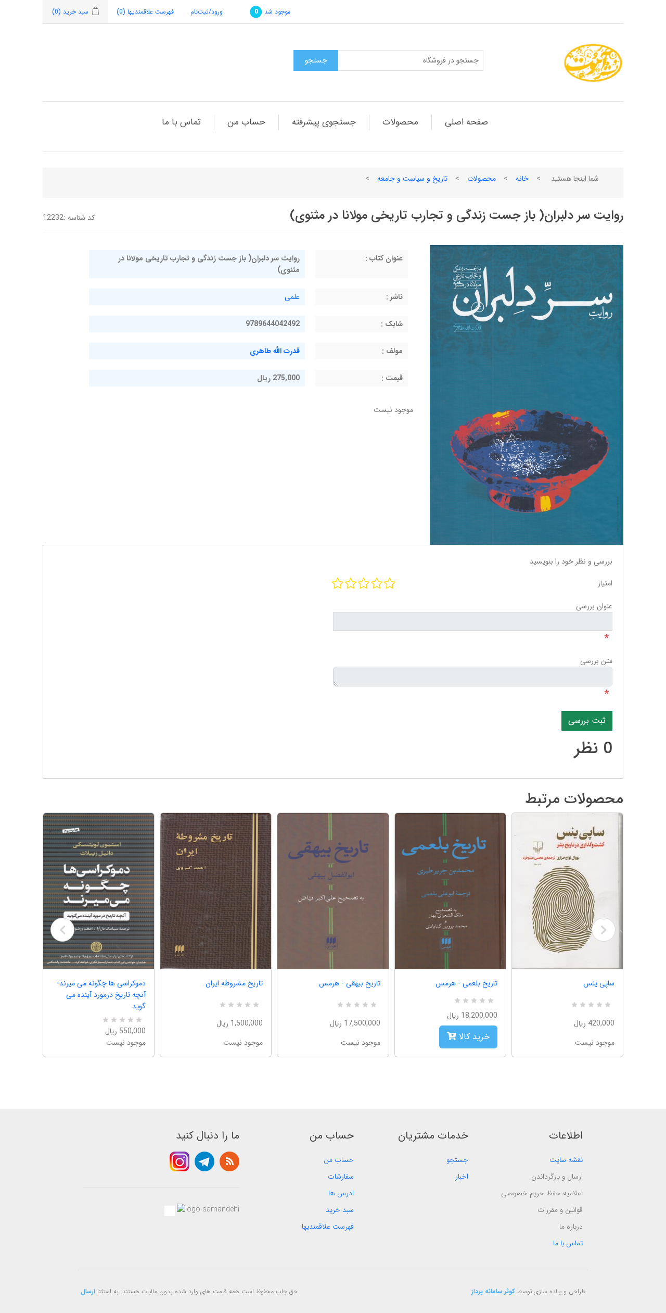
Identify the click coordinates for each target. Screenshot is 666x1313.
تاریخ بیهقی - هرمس (349, 983)
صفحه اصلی (466, 122)
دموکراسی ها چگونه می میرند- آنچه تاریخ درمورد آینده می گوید (101, 995)
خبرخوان (229, 1161)
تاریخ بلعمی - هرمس (466, 983)
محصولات (400, 122)
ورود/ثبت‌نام (206, 12)
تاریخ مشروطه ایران (234, 983)
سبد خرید (340, 1210)
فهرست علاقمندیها (328, 1226)
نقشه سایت (566, 1160)
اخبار (461, 1176)
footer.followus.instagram (179, 1161)
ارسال (88, 1291)
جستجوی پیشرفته (324, 122)
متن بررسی (596, 661)
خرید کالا (473, 1036)
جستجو (457, 1160)
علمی (292, 297)
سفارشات (341, 1176)
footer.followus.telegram (204, 1161)
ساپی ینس (598, 983)
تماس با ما (181, 122)
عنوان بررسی (594, 606)
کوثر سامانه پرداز (493, 1291)
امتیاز (605, 583)
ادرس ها (341, 1193)
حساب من (246, 122)
